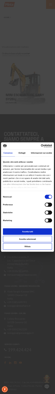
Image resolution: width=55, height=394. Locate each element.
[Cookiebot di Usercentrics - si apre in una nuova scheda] (41, 145)
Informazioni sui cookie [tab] (41, 153)
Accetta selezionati (27, 239)
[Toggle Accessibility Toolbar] (5, 389)
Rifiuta (27, 246)
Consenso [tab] (8, 153)
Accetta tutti (27, 232)
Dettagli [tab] (22, 153)
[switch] (48, 205)
